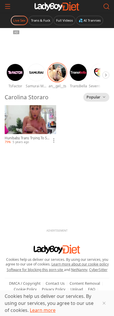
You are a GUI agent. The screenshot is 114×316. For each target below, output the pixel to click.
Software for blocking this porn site (35, 269)
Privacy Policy (53, 289)
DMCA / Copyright (25, 283)
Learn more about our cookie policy (80, 264)
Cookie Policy (25, 289)
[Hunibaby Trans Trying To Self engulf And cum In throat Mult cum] (30, 124)
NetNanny (79, 269)
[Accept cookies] (104, 303)
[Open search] (106, 6)
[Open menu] (7, 6)
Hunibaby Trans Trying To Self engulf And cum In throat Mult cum (27, 138)
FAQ (91, 289)
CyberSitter (98, 269)
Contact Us (55, 283)
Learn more (43, 310)
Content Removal (85, 283)
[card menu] (53, 140)
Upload (76, 289)
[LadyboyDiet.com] (57, 6)
